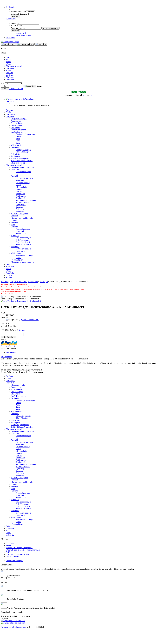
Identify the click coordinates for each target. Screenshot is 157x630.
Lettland (14, 220)
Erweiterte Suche (16, 89)
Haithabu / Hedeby (23, 183)
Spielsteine (10, 75)
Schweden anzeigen (23, 238)
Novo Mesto (20, 251)
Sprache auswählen (18, 12)
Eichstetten (20, 180)
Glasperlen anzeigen (18, 119)
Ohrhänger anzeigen (23, 150)
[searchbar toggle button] (41, 44)
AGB (8, 552)
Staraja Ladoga (21, 233)
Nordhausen (20, 194)
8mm (18, 139)
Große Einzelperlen (18, 130)
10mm (18, 136)
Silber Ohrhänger (22, 152)
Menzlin (19, 191)
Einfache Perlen (17, 123)
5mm (18, 143)
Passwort (14, 28)
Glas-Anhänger (17, 125)
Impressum (10, 543)
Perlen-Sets (15, 154)
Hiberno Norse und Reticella (22, 218)
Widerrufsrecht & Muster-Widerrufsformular (23, 550)
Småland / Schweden (24, 244)
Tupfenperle (15, 156)
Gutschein (10, 79)
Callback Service (12, 556)
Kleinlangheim (21, 187)
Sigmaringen (21, 205)
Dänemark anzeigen (23, 172)
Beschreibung (11, 352)
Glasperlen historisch (14, 66)
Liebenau (19, 189)
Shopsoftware (21, 627)
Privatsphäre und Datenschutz (17, 554)
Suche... (40, 86)
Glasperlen (10, 68)
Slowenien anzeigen (23, 249)
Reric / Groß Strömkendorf (26, 200)
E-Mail (13, 25)
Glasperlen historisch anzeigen (22, 167)
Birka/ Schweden (22, 240)
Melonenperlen (16, 145)
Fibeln (8, 70)
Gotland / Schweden (24, 242)
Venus (8, 59)
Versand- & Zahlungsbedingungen (19, 548)
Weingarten (20, 211)
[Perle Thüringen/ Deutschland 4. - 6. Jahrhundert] (21, 301)
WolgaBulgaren (17, 260)
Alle (7, 57)
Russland (14, 227)
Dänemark (15, 169)
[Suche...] (30, 86)
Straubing (19, 207)
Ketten (8, 62)
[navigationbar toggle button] (8, 44)
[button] (10, 7)
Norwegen (15, 222)
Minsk (18, 258)
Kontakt (9, 545)
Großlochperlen (17, 132)
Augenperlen (16, 121)
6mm (18, 141)
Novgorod (20, 231)
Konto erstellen (21, 33)
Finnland (14, 216)
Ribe (17, 174)
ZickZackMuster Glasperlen (22, 161)
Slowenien (15, 247)
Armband (9, 73)
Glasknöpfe (10, 77)
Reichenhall (20, 198)
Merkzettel (10, 37)
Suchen (9, 275)
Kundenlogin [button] (11, 19)
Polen (13, 225)
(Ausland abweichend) (30, 320)
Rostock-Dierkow (23, 202)
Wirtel (8, 64)
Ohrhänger (15, 147)
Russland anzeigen (23, 229)
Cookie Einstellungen (14, 561)
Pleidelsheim (21, 196)
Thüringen (20, 209)
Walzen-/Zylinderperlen (20, 158)
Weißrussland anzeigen (24, 255)
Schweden (15, 236)
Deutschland (15, 176)
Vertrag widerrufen (8, 627)
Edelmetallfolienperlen (19, 213)
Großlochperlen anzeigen (25, 134)
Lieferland (15, 14)
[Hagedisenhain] (10, 42)
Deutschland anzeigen (24, 178)
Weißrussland (16, 253)
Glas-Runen (15, 128)
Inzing (18, 185)
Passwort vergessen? (24, 35)
